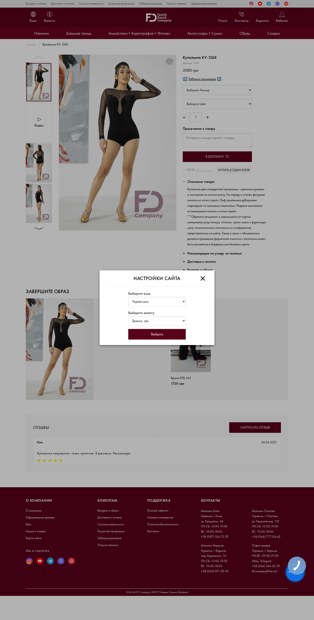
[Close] (202, 278)
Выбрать (157, 334)
